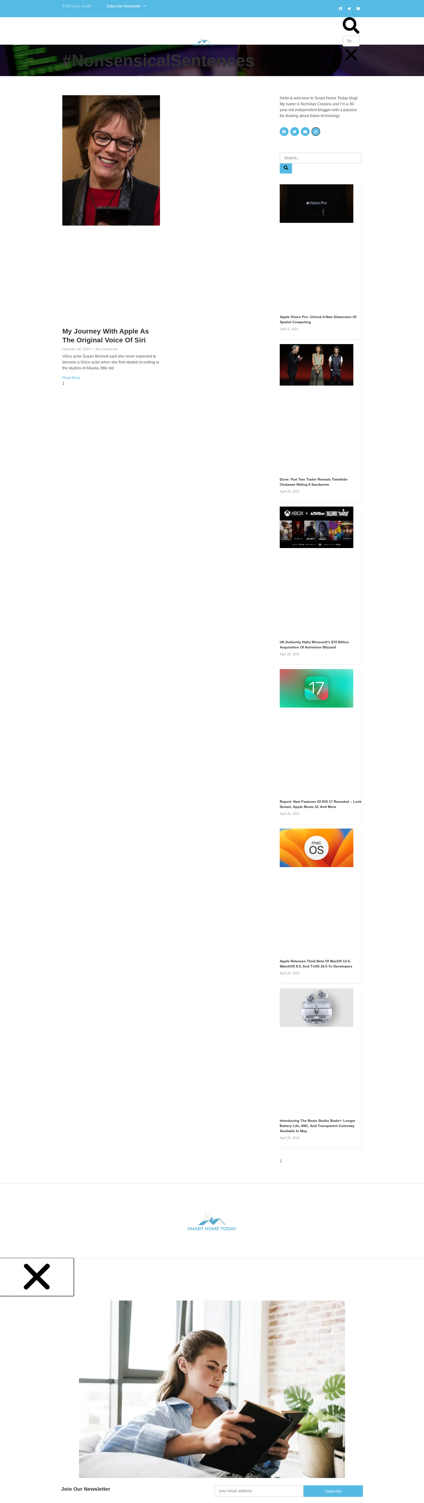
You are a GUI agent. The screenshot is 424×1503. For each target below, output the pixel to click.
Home (170, 41)
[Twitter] (349, 8)
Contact (259, 41)
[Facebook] (340, 8)
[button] (351, 26)
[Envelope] (305, 131)
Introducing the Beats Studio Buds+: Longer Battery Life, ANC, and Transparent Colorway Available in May (317, 1126)
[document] (212, 1380)
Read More (71, 378)
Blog (235, 41)
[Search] (286, 168)
